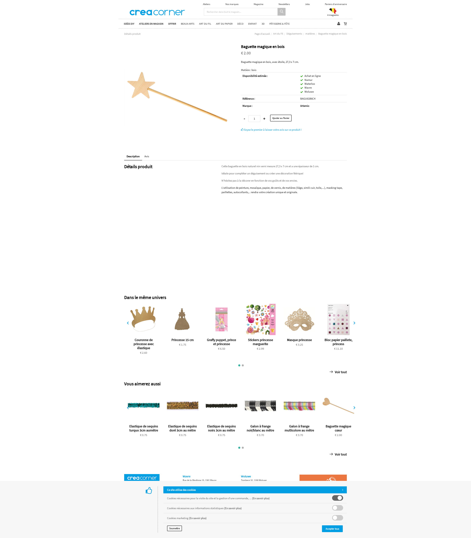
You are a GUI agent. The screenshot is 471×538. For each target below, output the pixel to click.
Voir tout (340, 372)
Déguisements (294, 33)
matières (310, 33)
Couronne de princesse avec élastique (144, 344)
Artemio (304, 105)
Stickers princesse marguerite (260, 342)
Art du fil (205, 23)
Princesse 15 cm (182, 340)
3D (263, 23)
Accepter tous (332, 528)
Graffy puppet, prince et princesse (221, 342)
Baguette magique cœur (338, 428)
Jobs (307, 4)
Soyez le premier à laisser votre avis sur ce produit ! (272, 129)
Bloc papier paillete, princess (338, 342)
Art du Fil (278, 33)
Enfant (252, 23)
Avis (146, 156)
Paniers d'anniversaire (336, 4)
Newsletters (284, 4)
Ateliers (206, 4)
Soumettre (174, 528)
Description (133, 156)
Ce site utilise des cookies (181, 490)
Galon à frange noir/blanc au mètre (260, 428)
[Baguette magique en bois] (177, 47)
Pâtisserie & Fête (279, 23)
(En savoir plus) (261, 498)
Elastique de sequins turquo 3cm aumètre (143, 428)
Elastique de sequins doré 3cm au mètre (182, 428)
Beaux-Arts (187, 23)
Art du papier (224, 23)
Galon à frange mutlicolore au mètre (299, 428)
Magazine (258, 4)
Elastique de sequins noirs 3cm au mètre (221, 428)
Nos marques (231, 4)
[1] (239, 365)
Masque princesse (299, 340)
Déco (240, 23)
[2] (243, 365)
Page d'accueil (262, 33)
